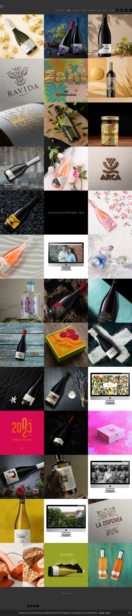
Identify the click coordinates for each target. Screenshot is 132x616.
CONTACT (112, 10)
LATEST (69, 10)
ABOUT (105, 10)
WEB (99, 10)
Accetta (101, 613)
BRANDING (76, 10)
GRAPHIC (84, 10)
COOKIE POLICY (59, 10)
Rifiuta (108, 613)
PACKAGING (92, 10)
